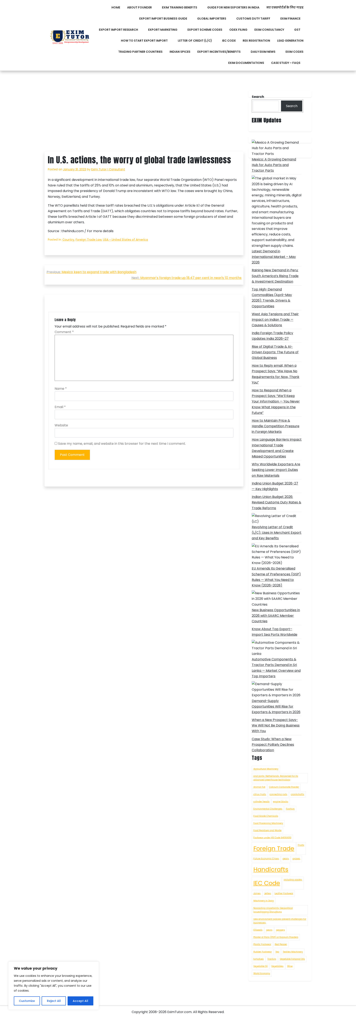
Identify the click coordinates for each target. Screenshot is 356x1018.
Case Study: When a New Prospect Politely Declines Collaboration (273, 744)
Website (61, 425)
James (257, 893)
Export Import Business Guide (163, 18)
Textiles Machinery (293, 951)
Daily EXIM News (263, 52)
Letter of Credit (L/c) (195, 41)
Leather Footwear (284, 893)
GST (297, 30)
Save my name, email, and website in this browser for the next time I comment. (122, 443)
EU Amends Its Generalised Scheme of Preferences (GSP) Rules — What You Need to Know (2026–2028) (276, 577)
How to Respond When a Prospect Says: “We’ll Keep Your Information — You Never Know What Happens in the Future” (276, 401)
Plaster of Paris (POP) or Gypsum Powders (275, 937)
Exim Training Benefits (179, 7)
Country (68, 240)
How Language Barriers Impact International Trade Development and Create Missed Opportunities (277, 448)
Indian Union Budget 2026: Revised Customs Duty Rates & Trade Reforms (276, 502)
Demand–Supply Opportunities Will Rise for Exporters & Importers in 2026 (276, 706)
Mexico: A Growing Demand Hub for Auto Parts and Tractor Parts (274, 165)
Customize (27, 1001)
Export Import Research (118, 30)
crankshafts (297, 794)
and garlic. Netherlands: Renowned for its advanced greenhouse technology (275, 778)
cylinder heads (261, 801)
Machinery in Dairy (263, 900)
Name (61, 388)
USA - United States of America (125, 240)
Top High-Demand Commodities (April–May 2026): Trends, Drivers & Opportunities (272, 298)
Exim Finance (290, 18)
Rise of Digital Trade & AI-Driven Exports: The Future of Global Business (275, 352)
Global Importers (211, 18)
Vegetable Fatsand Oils (292, 959)
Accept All (80, 1001)
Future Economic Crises (266, 858)
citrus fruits (259, 794)
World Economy (261, 973)
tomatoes (258, 959)
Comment (64, 332)
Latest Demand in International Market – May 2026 (274, 257)
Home (115, 7)
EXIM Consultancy (269, 30)
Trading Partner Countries (140, 52)
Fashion (290, 808)
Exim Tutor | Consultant (108, 169)
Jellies (267, 893)
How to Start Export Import (144, 41)
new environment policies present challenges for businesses (279, 920)
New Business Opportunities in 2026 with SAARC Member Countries (276, 616)
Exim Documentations (246, 63)
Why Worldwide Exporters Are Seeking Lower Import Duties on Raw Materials (276, 470)
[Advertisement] (144, 121)
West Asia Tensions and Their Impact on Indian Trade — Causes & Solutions (275, 320)
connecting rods (278, 794)
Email (60, 407)
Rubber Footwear (262, 951)
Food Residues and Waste (267, 830)
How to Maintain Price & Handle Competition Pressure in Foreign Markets (275, 426)
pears (269, 929)
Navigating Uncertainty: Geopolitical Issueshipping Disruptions (273, 910)
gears (286, 858)
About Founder (139, 7)
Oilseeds (257, 929)
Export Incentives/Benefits (219, 52)
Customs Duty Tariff (253, 18)
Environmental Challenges (267, 808)
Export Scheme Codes (204, 30)
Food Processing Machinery (268, 823)
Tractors (271, 959)
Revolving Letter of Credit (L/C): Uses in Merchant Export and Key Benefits (276, 533)
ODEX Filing (238, 30)
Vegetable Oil (260, 966)
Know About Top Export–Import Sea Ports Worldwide (274, 632)
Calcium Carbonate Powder (284, 787)
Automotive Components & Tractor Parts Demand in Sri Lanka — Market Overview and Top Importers (276, 668)
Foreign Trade (273, 848)
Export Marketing (162, 30)
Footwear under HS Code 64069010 (272, 837)
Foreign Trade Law (89, 240)
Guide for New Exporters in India (233, 7)
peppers (280, 929)
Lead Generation (290, 41)
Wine (290, 966)
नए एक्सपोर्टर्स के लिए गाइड (284, 7)
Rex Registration (256, 41)
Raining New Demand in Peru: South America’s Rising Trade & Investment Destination (275, 276)
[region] (53, 986)
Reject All (54, 1001)
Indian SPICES (180, 52)
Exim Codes (294, 52)
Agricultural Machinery (265, 768)
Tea (277, 951)
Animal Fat (259, 787)
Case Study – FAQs (285, 63)
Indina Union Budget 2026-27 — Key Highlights (275, 486)
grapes (296, 858)
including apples (293, 879)
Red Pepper (281, 944)
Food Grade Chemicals (265, 816)
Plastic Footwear (262, 944)
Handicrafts (270, 869)
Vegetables (277, 966)
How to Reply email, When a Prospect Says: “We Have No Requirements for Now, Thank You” (275, 374)
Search (291, 106)
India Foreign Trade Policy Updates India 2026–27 (272, 336)
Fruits (301, 845)
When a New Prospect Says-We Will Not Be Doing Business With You (276, 725)
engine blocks (280, 801)
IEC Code (229, 41)
